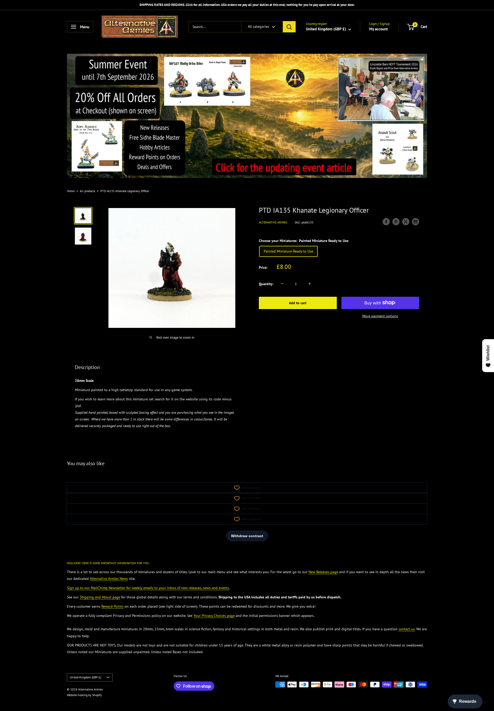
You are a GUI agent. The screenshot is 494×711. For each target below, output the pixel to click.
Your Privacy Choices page (214, 615)
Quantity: (266, 283)
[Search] (289, 26)
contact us (407, 629)
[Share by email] (415, 221)
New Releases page (323, 572)
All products (87, 191)
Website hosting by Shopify (84, 695)
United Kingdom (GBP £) (85, 677)
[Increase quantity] (309, 283)
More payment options (380, 315)
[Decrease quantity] (282, 283)
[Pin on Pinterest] (396, 221)
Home (71, 191)
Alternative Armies (273, 222)
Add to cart (297, 302)
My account (378, 28)
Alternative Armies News (109, 578)
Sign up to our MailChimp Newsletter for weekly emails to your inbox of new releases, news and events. (148, 588)
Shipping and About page (100, 597)
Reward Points (112, 606)
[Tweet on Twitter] (405, 221)
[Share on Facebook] (386, 221)
